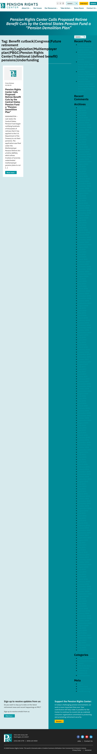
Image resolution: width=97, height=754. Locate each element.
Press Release (83, 668)
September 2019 (85, 303)
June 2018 (82, 340)
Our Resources (51, 8)
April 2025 (82, 144)
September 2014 (84, 449)
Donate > (59, 721)
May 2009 (82, 603)
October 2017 (83, 359)
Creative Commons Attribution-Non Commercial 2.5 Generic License (64, 748)
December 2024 (84, 154)
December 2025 (84, 125)
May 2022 (82, 225)
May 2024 (82, 171)
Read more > (11, 172)
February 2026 (84, 120)
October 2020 (83, 271)
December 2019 (84, 296)
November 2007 (84, 635)
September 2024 (85, 161)
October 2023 (83, 188)
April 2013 (82, 491)
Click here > (9, 716)
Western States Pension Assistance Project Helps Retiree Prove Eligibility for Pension (86, 86)
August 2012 (83, 510)
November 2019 (84, 298)
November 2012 (84, 503)
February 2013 (84, 496)
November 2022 (84, 213)
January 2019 (83, 322)
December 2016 (84, 384)
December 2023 (84, 183)
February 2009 (84, 611)
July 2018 (82, 337)
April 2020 (82, 286)
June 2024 (82, 169)
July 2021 (82, 249)
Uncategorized (84, 675)
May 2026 (82, 115)
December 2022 (84, 210)
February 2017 (84, 379)
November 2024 (84, 156)
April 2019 (82, 315)
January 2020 (83, 293)
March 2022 (83, 230)
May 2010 (82, 574)
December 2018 (84, 325)
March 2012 (83, 523)
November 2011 (84, 532)
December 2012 (84, 501)
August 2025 (83, 134)
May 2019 (82, 313)
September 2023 (85, 191)
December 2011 (84, 530)
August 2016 (83, 393)
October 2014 (83, 447)
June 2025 (82, 139)
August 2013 (83, 481)
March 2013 (83, 493)
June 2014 (82, 457)
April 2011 (82, 550)
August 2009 (83, 596)
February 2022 (84, 232)
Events (80, 663)
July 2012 (82, 513)
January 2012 (83, 528)
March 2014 (83, 464)
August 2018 (83, 335)
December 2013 (84, 471)
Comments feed (84, 688)
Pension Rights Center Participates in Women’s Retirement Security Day (86, 75)
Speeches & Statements (82, 671)
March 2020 (83, 288)
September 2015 (84, 420)
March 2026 (83, 117)
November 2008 (84, 618)
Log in (80, 684)
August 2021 (83, 247)
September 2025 (85, 132)
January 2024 (83, 181)
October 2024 (83, 159)
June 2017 (82, 369)
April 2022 (82, 227)
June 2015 (82, 428)
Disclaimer (88, 750)
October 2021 (83, 242)
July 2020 (82, 279)
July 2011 (82, 542)
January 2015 (83, 440)
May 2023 (82, 200)
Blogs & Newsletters (86, 658)
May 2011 (82, 547)
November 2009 (84, 589)
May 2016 (82, 401)
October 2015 (83, 418)
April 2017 (82, 374)
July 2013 (82, 484)
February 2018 (84, 349)
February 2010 (84, 581)
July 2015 (82, 425)
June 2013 (82, 486)
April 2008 (82, 633)
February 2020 (84, 291)
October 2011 (83, 535)
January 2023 (83, 208)
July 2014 (82, 454)
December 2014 (84, 442)
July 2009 (82, 598)
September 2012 (84, 508)
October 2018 (83, 330)
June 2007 (82, 640)
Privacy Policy (76, 750)
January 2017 (83, 381)
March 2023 (83, 203)
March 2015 (83, 435)
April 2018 (82, 344)
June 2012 (82, 515)
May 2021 (82, 254)
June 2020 (82, 281)
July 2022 (82, 220)
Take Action (65, 8)
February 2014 (84, 467)
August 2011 (83, 540)
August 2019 (83, 305)
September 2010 (85, 564)
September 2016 (84, 391)
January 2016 (83, 410)
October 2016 (83, 388)
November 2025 (84, 127)
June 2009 (82, 601)
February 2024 (84, 178)
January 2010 (83, 584)
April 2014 (82, 462)
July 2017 (82, 366)
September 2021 (84, 244)
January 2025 (83, 151)
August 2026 (83, 108)
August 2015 (83, 423)
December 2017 (84, 354)
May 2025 (82, 142)
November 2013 (84, 474)
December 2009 (84, 586)
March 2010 (83, 579)
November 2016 (84, 386)
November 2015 (84, 415)
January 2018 (83, 352)
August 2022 (83, 217)
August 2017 (83, 364)
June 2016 (82, 398)
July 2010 (82, 569)
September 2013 (84, 479)
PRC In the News (84, 665)
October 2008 (83, 620)
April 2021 (82, 256)
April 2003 (82, 650)
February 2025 (84, 149)
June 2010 (82, 572)
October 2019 (83, 300)
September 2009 (85, 593)
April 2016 (82, 403)
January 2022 (83, 235)
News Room (79, 8)
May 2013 (82, 488)
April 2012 (82, 520)
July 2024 (82, 166)
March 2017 (83, 376)
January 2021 (83, 264)
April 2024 (82, 173)
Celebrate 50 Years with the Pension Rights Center (85, 47)
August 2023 (83, 193)
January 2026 (83, 122)
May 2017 (82, 371)
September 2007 (85, 637)
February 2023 (84, 205)
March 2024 (83, 176)
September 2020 (85, 274)
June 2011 (82, 545)
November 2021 (84, 239)
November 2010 (84, 559)
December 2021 (84, 237)
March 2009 (83, 608)
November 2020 (84, 269)
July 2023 (82, 195)
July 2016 (82, 396)
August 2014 (83, 452)
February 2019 (84, 320)
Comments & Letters (86, 661)
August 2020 (83, 276)
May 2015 (82, 430)
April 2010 (82, 576)
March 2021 (83, 259)
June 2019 (82, 310)
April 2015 (82, 432)
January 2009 (83, 613)
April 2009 (82, 606)
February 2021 (84, 261)
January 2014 (83, 469)
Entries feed (83, 686)
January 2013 (83, 498)
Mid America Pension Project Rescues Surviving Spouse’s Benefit (86, 56)
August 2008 (83, 625)
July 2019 (82, 308)
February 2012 (84, 525)
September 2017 (84, 362)
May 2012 (82, 518)
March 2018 (83, 347)
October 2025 (83, 130)
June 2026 (82, 112)
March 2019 (83, 318)
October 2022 (83, 215)
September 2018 (85, 332)
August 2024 (83, 164)
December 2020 (84, 266)
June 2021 (82, 252)
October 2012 (83, 506)
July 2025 (82, 137)
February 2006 (84, 645)
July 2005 (82, 647)
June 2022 (82, 222)
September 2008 (85, 623)
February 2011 (84, 554)
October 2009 (83, 591)
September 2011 (84, 537)
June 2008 (82, 630)
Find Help (83, 3)
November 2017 (84, 357)
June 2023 (82, 198)
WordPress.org (84, 691)
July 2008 (82, 628)
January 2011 (83, 557)
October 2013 (83, 476)
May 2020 (82, 283)
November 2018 (84, 327)
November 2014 (84, 445)
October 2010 (83, 562)
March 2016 (83, 405)
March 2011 (82, 552)
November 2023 (84, 186)
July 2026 (82, 110)
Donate (93, 3)
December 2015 (84, 413)
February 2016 (84, 408)
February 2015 (84, 437)
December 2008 (84, 616)
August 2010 (83, 567)
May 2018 (82, 342)
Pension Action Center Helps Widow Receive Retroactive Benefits (86, 65)
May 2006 (82, 642)
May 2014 (82, 459)
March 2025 (83, 147)
